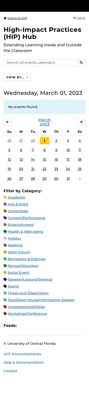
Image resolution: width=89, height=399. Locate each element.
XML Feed (47, 326)
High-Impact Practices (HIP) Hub (42, 33)
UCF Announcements (22, 354)
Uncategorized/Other (26, 307)
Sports (13, 286)
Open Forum (19, 252)
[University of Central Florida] (36, 5)
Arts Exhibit (18, 204)
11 (80, 150)
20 (21, 169)
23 (56, 169)
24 (68, 169)
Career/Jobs (18, 211)
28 (33, 140)
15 (44, 159)
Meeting (15, 245)
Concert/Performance (27, 218)
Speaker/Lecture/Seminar (30, 279)
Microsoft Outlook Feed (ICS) (31, 326)
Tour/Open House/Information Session (41, 300)
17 (68, 159)
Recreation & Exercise (27, 259)
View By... (16, 77)
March (44, 120)
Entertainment (21, 225)
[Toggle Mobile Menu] (84, 5)
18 (79, 159)
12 (9, 159)
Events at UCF (17, 18)
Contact (10, 371)
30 (56, 178)
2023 (44, 124)
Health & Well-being (25, 231)
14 (33, 159)
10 (68, 150)
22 (44, 169)
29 (44, 178)
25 (80, 169)
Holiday (14, 238)
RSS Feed (39, 326)
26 (9, 140)
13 (21, 159)
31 (68, 178)
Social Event (18, 272)
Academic (16, 197)
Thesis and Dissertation (28, 293)
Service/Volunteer (23, 266)
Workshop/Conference (27, 314)
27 (21, 140)
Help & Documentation (24, 362)
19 (9, 169)
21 (32, 169)
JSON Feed (55, 326)
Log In (81, 18)
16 (56, 159)
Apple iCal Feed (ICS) (23, 326)
